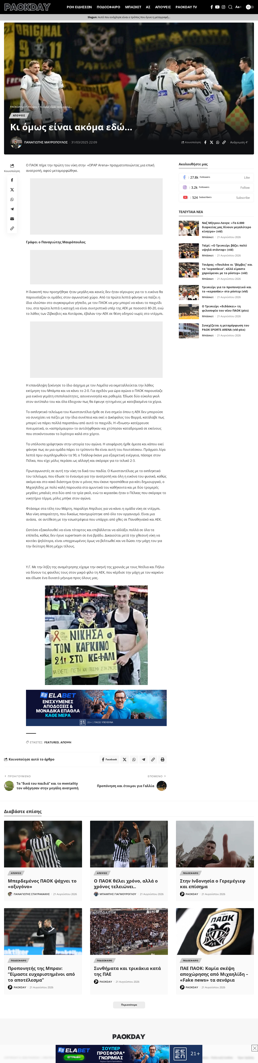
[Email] (12, 219)
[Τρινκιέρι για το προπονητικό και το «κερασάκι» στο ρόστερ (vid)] (189, 292)
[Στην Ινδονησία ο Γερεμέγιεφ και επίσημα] (215, 844)
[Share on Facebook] (205, 142)
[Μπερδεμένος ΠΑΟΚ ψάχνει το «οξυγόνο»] (43, 844)
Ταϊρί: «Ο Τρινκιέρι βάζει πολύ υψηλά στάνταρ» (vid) (224, 247)
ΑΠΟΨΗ (65, 742)
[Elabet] (96, 707)
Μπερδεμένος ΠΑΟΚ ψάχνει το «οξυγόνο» (42, 884)
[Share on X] (211, 142)
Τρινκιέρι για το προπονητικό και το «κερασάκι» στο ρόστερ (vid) (226, 289)
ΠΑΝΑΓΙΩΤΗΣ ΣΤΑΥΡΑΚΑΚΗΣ (32, 894)
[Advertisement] (96, 206)
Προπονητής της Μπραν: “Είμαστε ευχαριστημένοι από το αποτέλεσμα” (41, 974)
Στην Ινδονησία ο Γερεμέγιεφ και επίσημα (212, 884)
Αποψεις (19, 115)
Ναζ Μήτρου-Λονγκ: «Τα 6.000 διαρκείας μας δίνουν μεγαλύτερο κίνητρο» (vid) (226, 227)
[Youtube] (216, 197)
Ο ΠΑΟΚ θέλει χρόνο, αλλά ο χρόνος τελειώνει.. (126, 884)
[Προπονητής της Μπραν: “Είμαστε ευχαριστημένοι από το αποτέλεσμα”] (43, 931)
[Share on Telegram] (12, 209)
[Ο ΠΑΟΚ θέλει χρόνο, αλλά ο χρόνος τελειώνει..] (129, 844)
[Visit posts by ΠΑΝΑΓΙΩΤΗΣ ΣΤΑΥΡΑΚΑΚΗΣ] (10, 894)
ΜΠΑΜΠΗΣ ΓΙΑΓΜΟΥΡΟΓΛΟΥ (118, 894)
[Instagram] (223, 7)
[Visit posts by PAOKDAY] (182, 894)
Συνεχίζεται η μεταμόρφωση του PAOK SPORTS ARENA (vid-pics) (225, 327)
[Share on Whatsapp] (218, 142)
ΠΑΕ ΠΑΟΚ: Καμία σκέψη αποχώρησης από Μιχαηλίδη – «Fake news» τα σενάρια (214, 974)
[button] (230, 7)
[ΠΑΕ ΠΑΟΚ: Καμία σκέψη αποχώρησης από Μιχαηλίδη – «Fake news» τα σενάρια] (215, 931)
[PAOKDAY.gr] (27, 7)
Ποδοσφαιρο (190, 873)
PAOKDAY (192, 894)
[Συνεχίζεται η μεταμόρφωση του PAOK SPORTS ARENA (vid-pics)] (189, 330)
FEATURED (51, 742)
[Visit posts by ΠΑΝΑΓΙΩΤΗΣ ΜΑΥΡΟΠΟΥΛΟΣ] (16, 142)
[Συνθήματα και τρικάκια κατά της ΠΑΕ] (129, 931)
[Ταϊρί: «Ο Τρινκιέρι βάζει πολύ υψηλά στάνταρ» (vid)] (189, 250)
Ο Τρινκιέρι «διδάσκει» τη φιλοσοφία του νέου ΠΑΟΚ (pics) (225, 308)
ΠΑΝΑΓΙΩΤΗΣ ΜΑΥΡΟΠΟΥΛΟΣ (46, 142)
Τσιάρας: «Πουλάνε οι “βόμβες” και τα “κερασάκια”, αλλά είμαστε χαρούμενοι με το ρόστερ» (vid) (227, 269)
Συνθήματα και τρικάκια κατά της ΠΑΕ (127, 971)
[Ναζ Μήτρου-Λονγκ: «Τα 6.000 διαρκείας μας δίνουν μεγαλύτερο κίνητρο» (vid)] (189, 228)
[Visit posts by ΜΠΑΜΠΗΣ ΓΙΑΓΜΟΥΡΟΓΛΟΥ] (96, 894)
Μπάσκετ (208, 237)
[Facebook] (211, 7)
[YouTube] (217, 7)
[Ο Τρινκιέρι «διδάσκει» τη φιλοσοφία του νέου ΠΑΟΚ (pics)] (189, 311)
